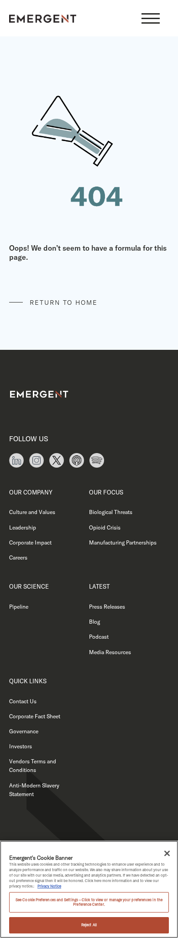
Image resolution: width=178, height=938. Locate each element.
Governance (23, 731)
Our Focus (106, 492)
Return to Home (64, 302)
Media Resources (110, 652)
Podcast (99, 636)
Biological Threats (110, 512)
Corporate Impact (30, 542)
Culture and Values (32, 512)
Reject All (89, 925)
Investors (20, 746)
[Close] (167, 853)
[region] (89, 889)
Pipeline (18, 606)
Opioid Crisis (104, 527)
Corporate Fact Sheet (34, 716)
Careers (18, 557)
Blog (94, 621)
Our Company (30, 492)
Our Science (29, 586)
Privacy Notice (49, 886)
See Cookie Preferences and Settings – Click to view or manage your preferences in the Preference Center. (89, 902)
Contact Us (23, 701)
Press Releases (107, 606)
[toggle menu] (150, 18)
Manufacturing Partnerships (123, 542)
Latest (99, 586)
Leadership (22, 527)
